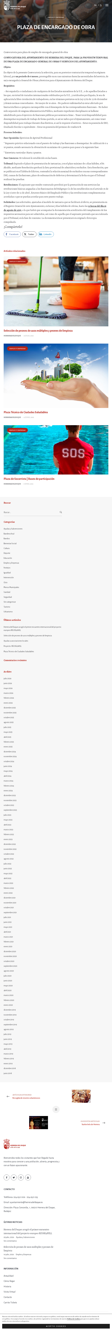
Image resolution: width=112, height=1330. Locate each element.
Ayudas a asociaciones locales (16, 641)
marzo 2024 (8, 781)
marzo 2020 (8, 995)
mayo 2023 (8, 820)
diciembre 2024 (10, 752)
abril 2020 (8, 990)
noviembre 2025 (10, 713)
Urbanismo (8, 612)
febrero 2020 (9, 1000)
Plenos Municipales (11, 587)
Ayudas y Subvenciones (13, 529)
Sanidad (7, 592)
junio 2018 (8, 1073)
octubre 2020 (9, 961)
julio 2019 (7, 1034)
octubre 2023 (9, 805)
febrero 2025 (9, 742)
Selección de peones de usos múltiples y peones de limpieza (38, 330)
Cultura (6, 548)
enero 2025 (8, 747)
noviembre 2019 (10, 1015)
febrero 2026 (9, 698)
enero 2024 (8, 791)
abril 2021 (7, 932)
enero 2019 (8, 1064)
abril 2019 (7, 1049)
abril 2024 (7, 776)
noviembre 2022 (10, 849)
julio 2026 (7, 679)
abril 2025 (7, 737)
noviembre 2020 (10, 956)
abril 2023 (7, 825)
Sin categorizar (10, 602)
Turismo (7, 607)
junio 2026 (8, 683)
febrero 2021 (9, 942)
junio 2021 (8, 922)
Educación (8, 558)
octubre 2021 (9, 908)
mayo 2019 (8, 1044)
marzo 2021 (8, 937)
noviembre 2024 (10, 756)
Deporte (7, 553)
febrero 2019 (9, 1059)
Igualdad (7, 573)
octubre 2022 (9, 854)
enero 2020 (8, 1005)
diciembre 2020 (10, 952)
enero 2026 (8, 703)
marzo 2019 (8, 1054)
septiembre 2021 (10, 913)
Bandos (7, 539)
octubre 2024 (9, 761)
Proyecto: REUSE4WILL (12, 646)
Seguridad (8, 597)
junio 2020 (8, 981)
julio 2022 (7, 864)
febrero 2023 (9, 834)
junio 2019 (8, 1039)
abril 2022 (7, 878)
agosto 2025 (9, 722)
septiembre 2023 (10, 810)
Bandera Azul (9, 534)
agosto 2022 (9, 859)
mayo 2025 (8, 732)
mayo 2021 (8, 927)
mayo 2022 (8, 874)
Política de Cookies (73, 1319)
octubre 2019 (9, 1020)
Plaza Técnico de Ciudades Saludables (26, 412)
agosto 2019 (9, 1029)
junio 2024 (8, 766)
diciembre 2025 (10, 708)
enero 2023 (8, 839)
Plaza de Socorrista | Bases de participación (29, 478)
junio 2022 (8, 869)
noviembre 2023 (10, 800)
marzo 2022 (8, 883)
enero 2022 (8, 893)
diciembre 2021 (10, 898)
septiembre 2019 (10, 1025)
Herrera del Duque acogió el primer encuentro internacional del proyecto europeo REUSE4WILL (32, 628)
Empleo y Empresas (56, 17)
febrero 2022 (9, 888)
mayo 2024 (8, 771)
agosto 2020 (9, 971)
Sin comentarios (10, 1241)
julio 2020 (8, 976)
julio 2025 (7, 727)
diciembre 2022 (10, 844)
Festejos (7, 568)
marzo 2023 (8, 830)
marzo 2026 (8, 693)
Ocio (5, 583)
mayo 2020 (8, 986)
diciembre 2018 (10, 1068)
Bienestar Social (10, 544)
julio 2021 (7, 917)
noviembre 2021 (10, 903)
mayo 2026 (8, 688)
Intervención (9, 578)
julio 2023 (7, 815)
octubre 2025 (9, 718)
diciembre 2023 (10, 795)
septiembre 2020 (10, 966)
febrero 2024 (9, 786)
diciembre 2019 (10, 1010)
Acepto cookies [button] (56, 1326)
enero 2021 (8, 947)
